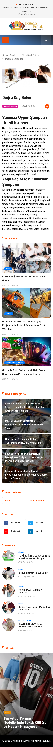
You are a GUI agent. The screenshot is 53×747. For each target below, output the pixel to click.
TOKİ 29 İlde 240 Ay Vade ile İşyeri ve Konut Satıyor (34, 557)
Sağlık (21, 586)
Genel (8, 269)
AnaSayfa (11, 55)
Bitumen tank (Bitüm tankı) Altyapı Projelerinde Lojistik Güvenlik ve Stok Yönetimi (23, 325)
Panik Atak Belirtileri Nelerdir (30, 591)
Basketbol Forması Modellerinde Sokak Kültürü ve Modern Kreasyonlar (25, 722)
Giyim (20, 603)
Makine (8, 314)
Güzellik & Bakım (30, 55)
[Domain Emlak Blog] (26, 25)
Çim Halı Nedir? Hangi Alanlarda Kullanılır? (30, 625)
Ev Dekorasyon (24, 620)
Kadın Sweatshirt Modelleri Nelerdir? (34, 608)
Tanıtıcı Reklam (36, 500)
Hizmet (21, 552)
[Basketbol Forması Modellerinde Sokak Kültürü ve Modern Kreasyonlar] (26, 694)
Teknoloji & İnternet (14, 362)
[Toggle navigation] (5, 40)
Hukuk (20, 569)
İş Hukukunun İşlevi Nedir (33, 572)
